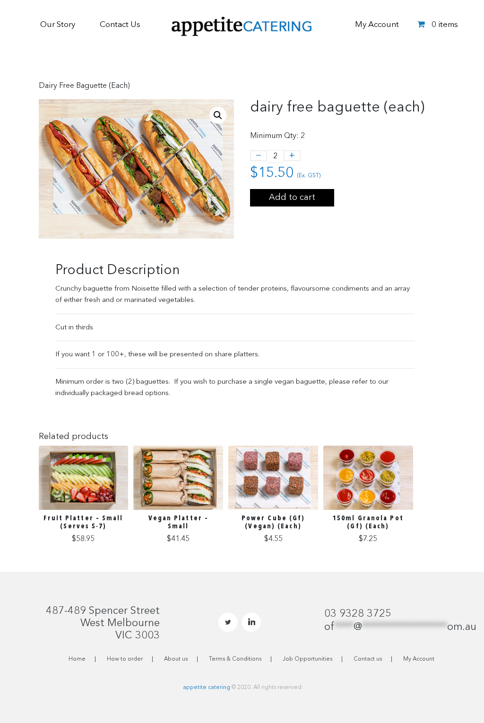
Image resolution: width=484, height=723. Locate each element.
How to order (125, 659)
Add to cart (292, 197)
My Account (377, 25)
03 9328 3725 (357, 614)
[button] (217, 115)
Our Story (57, 25)
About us (176, 659)
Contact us (368, 659)
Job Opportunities (307, 659)
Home (77, 659)
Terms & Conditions (235, 659)
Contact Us (120, 25)
